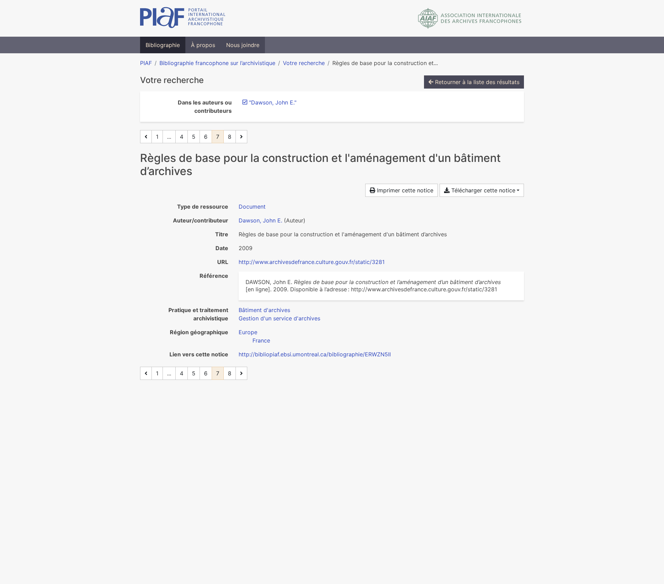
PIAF (146, 63)
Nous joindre (242, 45)
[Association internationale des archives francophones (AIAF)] (470, 18)
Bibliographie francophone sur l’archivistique (217, 63)
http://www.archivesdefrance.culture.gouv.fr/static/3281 (312, 261)
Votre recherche (304, 63)
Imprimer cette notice (404, 190)
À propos (203, 45)
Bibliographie (163, 45)
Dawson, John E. (260, 220)
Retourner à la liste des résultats (476, 82)
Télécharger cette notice (482, 190)
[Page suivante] (241, 136)
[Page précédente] (146, 136)
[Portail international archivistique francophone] (182, 18)
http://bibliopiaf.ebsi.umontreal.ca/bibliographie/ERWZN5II (315, 354)
